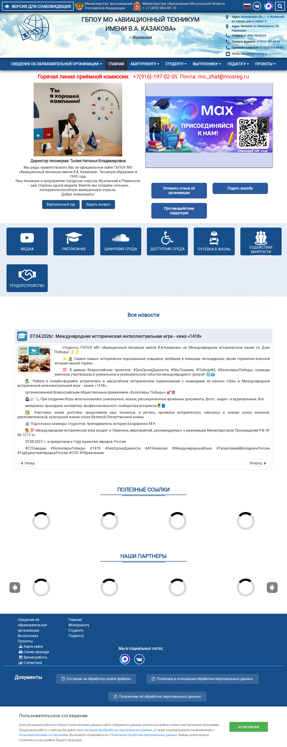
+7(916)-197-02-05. (156, 76)
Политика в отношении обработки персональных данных (205, 679)
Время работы (36, 657)
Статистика (33, 663)
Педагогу (236, 64)
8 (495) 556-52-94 (255, 35)
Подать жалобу (240, 188)
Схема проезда (36, 652)
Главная (116, 64)
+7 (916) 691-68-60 (268, 41)
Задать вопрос (98, 204)
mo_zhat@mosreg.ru (254, 53)
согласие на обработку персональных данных (118, 730)
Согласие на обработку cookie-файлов (98, 679)
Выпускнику (205, 64)
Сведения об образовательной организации (55, 64)
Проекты (264, 64)
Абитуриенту (143, 64)
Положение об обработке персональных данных (160, 696)
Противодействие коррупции (179, 210)
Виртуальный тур (61, 204)
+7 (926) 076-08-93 (271, 47)
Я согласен (248, 727)
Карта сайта (33, 646)
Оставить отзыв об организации (179, 190)
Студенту (174, 64)
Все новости (143, 315)
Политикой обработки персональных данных (144, 735)
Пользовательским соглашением (43, 735)
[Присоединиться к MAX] (268, 6)
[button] (155, 125)
